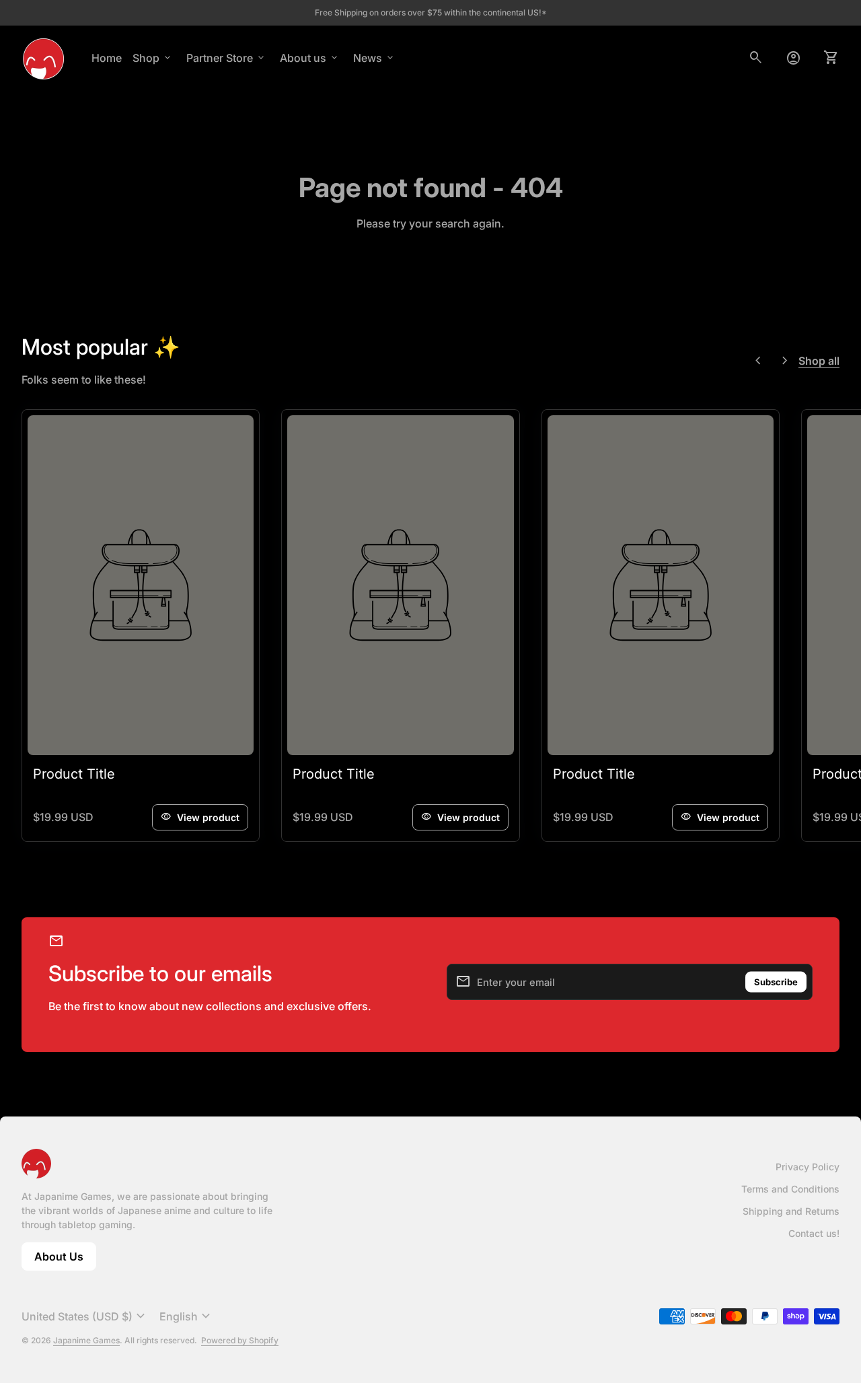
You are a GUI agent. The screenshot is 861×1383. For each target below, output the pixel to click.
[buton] (85, 1316)
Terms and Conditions (790, 1189)
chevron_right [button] (785, 361)
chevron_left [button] (758, 361)
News (374, 58)
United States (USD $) (85, 1316)
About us (310, 58)
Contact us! (813, 1233)
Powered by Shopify (239, 1340)
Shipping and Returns (791, 1211)
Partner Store (226, 58)
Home (106, 58)
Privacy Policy (807, 1166)
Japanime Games (86, 1340)
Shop (153, 58)
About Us (65, 1260)
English (186, 1316)
